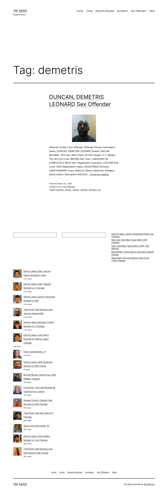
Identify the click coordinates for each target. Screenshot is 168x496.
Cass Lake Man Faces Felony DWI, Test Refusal (130, 247)
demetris (60, 190)
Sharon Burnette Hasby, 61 (36, 426)
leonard (76, 190)
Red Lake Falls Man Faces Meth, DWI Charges (129, 241)
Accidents (122, 11)
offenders (92, 190)
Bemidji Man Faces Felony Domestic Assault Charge (132, 253)
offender (83, 190)
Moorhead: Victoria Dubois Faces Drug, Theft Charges (130, 259)
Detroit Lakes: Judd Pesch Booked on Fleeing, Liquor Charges (36, 339)
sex (99, 190)
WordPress (149, 484)
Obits (152, 11)
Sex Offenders (138, 11)
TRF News (20, 10)
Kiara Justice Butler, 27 (35, 352)
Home (80, 11)
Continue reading (99, 174)
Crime (89, 11)
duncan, (68, 190)
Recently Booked (105, 11)
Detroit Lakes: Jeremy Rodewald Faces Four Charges (132, 235)
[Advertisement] (84, 43)
